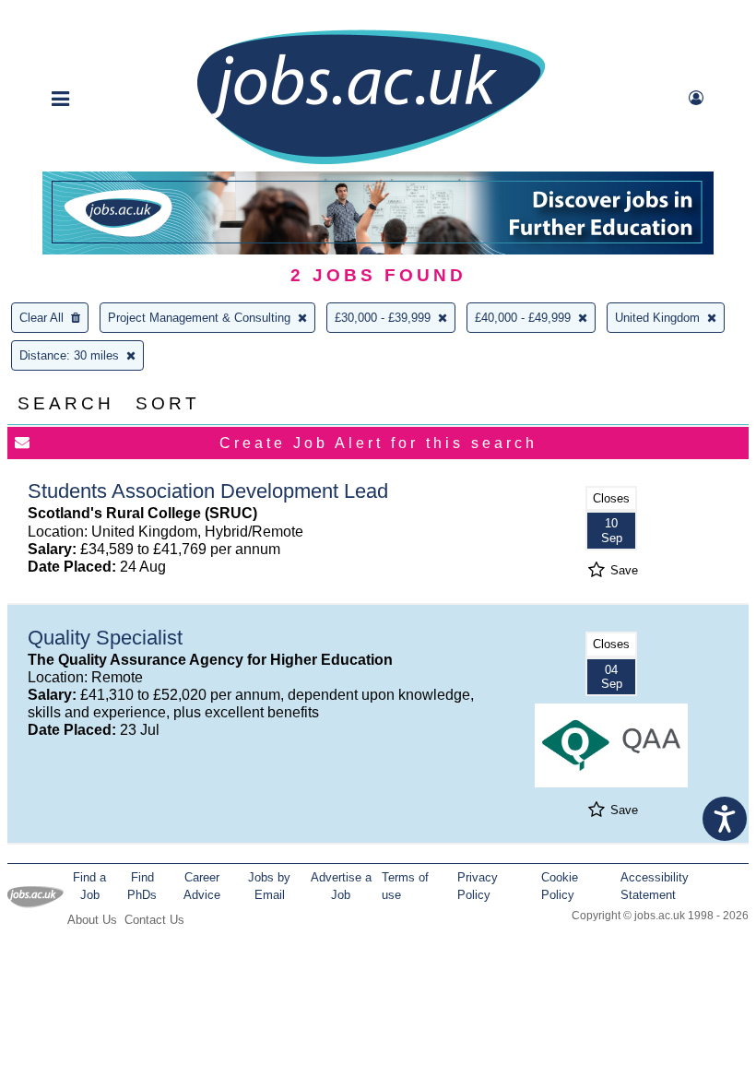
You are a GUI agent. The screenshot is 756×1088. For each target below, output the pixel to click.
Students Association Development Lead (208, 491)
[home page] (370, 163)
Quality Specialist (105, 637)
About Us (92, 920)
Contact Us (154, 920)
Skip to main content (73, 16)
